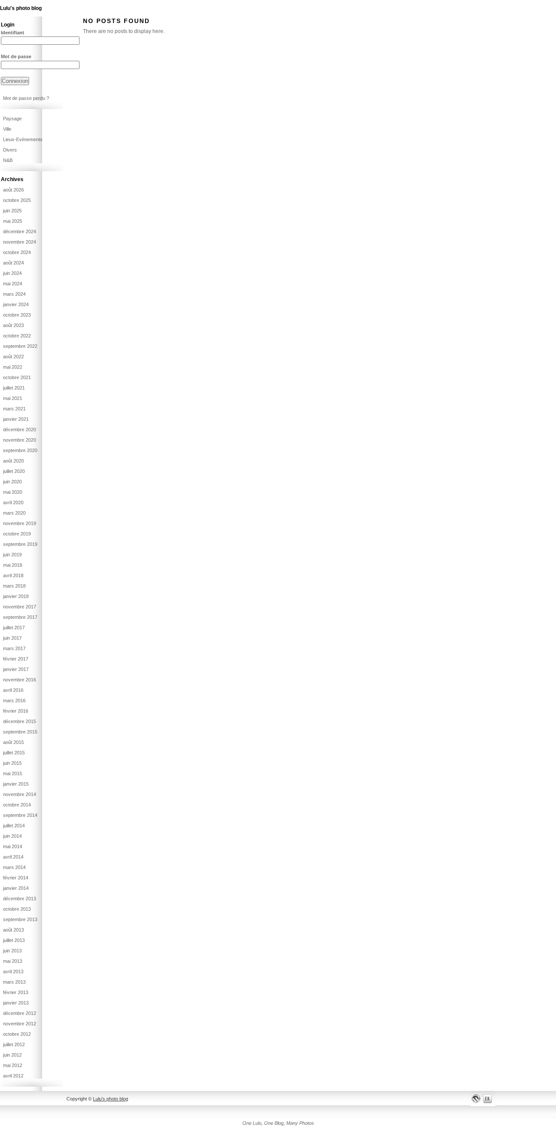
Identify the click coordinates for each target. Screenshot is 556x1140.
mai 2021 (12, 398)
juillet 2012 (14, 1044)
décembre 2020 (19, 429)
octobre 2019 (17, 533)
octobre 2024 (17, 252)
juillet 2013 (14, 940)
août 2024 (13, 262)
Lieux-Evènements (23, 139)
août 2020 (13, 460)
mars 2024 (14, 294)
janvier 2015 (16, 783)
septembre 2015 (20, 731)
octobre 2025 (17, 200)
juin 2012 (12, 1054)
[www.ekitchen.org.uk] (488, 1098)
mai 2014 (12, 846)
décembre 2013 (19, 898)
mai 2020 (12, 492)
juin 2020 (12, 481)
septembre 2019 (20, 544)
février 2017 (15, 658)
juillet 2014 (14, 825)
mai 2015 (12, 773)
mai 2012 (12, 1065)
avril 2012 (13, 1075)
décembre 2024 (19, 231)
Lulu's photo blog (21, 8)
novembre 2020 (19, 440)
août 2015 (13, 742)
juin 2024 (12, 273)
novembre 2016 (19, 679)
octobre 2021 (17, 377)
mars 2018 (14, 585)
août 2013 (13, 929)
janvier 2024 (16, 304)
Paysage (12, 118)
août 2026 (13, 189)
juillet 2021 (14, 387)
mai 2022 (12, 367)
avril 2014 (13, 856)
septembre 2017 (20, 617)
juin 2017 (12, 638)
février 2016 (15, 711)
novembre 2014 (19, 794)
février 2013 (15, 992)
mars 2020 (14, 512)
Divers (10, 149)
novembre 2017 (19, 606)
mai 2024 (12, 283)
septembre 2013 (20, 919)
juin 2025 (12, 210)
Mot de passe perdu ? (26, 98)
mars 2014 (14, 867)
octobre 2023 (17, 314)
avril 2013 (13, 971)
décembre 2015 (19, 721)
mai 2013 (12, 961)
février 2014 (15, 877)
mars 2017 (14, 648)
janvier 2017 (16, 669)
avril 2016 (13, 690)
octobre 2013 (17, 909)
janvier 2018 (16, 596)
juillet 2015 (14, 752)
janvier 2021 (16, 419)
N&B (8, 160)
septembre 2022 (20, 346)
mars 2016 (14, 700)
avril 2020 (13, 502)
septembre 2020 (20, 450)
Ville (7, 129)
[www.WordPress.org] (476, 1098)
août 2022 (13, 356)
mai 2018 (12, 565)
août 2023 (13, 325)
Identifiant (12, 32)
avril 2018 (13, 575)
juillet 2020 (14, 471)
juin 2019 (12, 554)
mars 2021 (14, 408)
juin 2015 (12, 763)
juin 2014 (12, 836)
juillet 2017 (14, 627)
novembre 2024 (19, 242)
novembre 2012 (19, 1023)
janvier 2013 (16, 1002)
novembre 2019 (19, 523)
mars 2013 (14, 982)
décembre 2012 (19, 1013)
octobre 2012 (17, 1034)
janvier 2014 (16, 888)
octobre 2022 (17, 335)
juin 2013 (12, 950)
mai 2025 (12, 221)
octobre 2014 (17, 804)
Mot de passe (16, 56)
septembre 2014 (20, 815)
